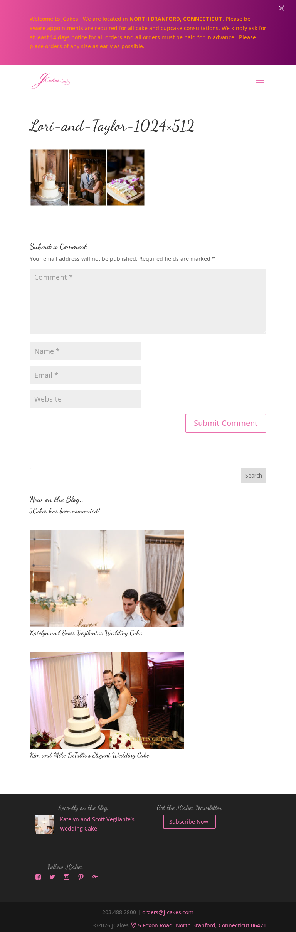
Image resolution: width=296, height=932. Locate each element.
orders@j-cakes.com (167, 912)
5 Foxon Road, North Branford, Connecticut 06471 (198, 925)
